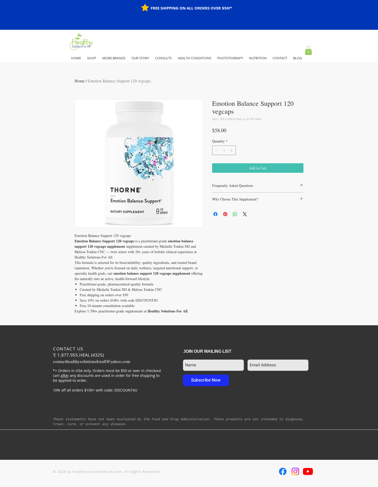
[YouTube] (308, 471)
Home (80, 80)
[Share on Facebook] (215, 214)
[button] (308, 50)
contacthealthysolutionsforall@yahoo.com (91, 361)
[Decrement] (216, 150)
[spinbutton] (224, 150)
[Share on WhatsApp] (235, 214)
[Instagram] (295, 471)
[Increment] (232, 150)
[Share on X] (245, 214)
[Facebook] (283, 471)
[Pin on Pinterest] (225, 214)
